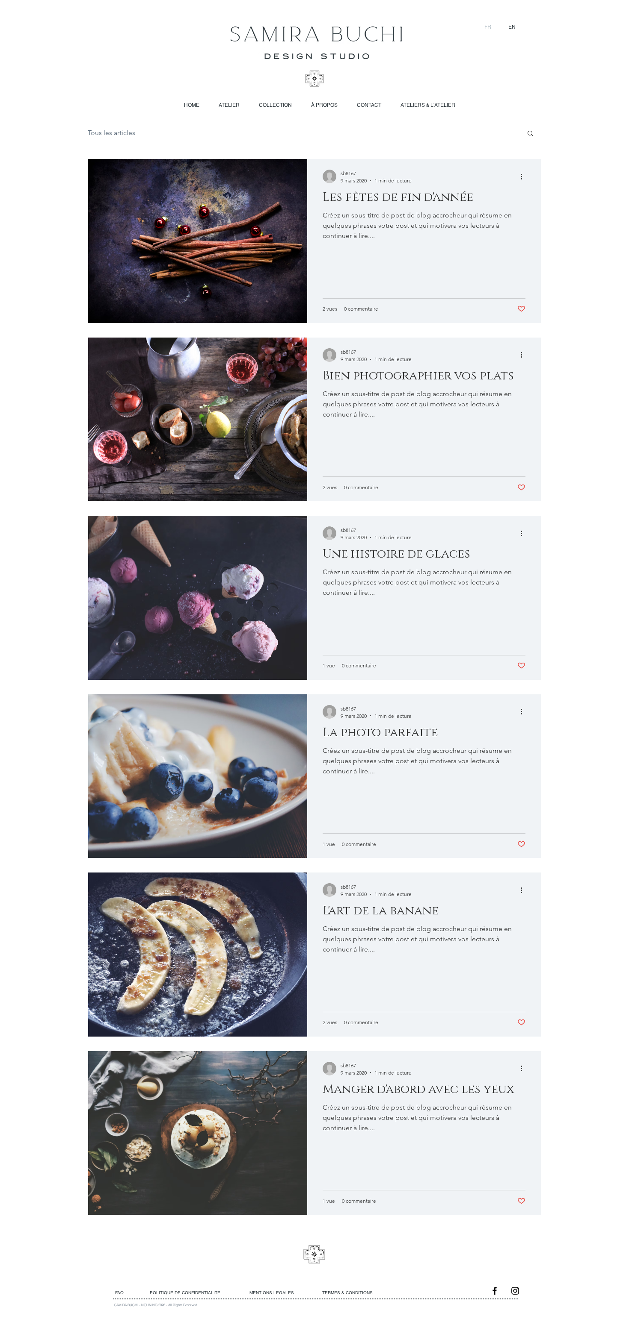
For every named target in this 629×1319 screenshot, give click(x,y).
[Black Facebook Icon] (495, 1291)
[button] (530, 133)
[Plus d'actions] (524, 176)
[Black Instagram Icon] (515, 1291)
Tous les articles (111, 133)
